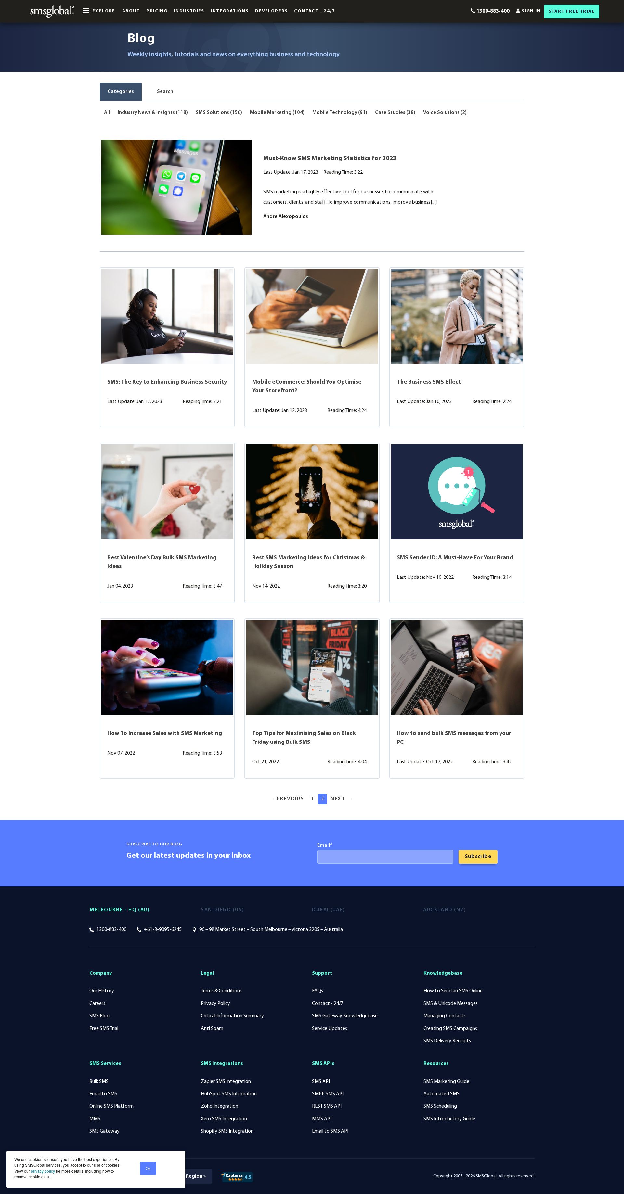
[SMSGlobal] (52, 11)
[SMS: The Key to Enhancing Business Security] (167, 316)
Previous (292, 799)
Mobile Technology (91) (339, 112)
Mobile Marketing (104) (277, 112)
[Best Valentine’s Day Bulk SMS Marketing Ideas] (167, 491)
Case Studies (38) (395, 112)
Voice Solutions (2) (445, 112)
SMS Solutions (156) (219, 112)
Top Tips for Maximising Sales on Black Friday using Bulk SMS (304, 738)
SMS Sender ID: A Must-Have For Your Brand (455, 558)
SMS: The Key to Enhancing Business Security (167, 382)
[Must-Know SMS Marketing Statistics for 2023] (176, 187)
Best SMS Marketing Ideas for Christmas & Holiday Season (308, 562)
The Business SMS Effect (429, 382)
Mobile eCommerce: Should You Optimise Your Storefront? (306, 386)
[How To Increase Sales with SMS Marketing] (167, 667)
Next (343, 799)
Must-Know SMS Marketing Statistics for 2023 (329, 158)
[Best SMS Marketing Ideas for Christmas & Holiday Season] (312, 491)
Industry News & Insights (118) (153, 112)
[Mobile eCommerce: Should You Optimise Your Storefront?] (312, 316)
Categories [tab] (121, 91)
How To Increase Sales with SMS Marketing (164, 734)
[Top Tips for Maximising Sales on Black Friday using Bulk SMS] (312, 667)
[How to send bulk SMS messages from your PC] (457, 667)
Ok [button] (148, 1168)
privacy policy (42, 1171)
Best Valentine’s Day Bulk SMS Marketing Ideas (161, 562)
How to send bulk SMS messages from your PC (454, 738)
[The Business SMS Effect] (457, 316)
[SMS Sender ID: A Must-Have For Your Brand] (457, 491)
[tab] (161, 92)
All (107, 112)
